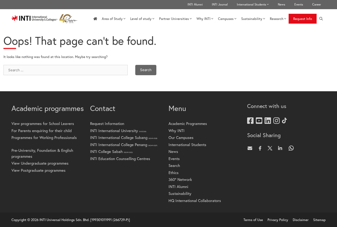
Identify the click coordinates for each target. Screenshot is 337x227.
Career (316, 4)
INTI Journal (220, 4)
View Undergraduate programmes (40, 163)
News (281, 4)
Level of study (141, 18)
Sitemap (319, 219)
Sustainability (251, 18)
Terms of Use (253, 219)
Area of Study (112, 18)
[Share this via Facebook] (261, 148)
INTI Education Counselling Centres (120, 158)
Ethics (173, 172)
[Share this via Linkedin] (281, 148)
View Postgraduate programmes (38, 170)
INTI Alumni (195, 4)
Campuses (226, 18)
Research (276, 18)
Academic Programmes (187, 123)
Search (174, 165)
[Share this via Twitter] (271, 148)
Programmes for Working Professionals (44, 137)
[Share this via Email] (251, 148)
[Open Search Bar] (321, 19)
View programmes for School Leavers (42, 123)
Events (298, 4)
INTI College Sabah (111, 151)
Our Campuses (180, 137)
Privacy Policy (278, 219)
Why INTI (203, 18)
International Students (251, 4)
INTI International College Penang (123, 144)
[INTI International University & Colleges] (45, 19)
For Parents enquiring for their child (41, 130)
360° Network (180, 179)
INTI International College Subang (123, 137)
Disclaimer (301, 219)
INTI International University (118, 130)
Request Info (302, 18)
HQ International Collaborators (194, 200)
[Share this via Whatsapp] (291, 148)
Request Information (107, 123)
